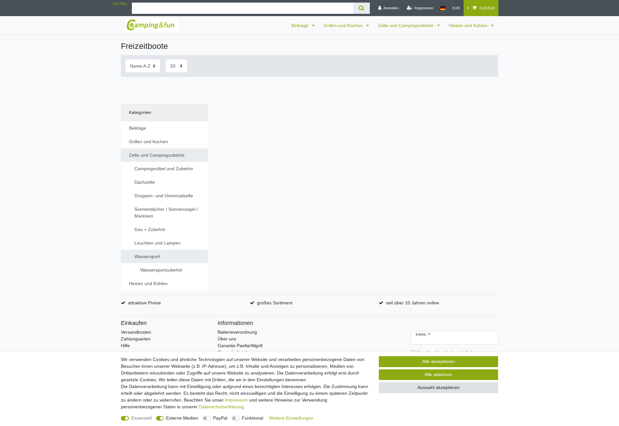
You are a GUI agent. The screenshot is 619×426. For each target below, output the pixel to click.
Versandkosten (136, 332)
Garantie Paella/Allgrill (240, 345)
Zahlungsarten (136, 338)
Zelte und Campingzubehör (406, 25)
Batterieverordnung (237, 332)
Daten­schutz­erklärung (221, 406)
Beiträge (300, 25)
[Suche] (361, 8)
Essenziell (141, 418)
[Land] (443, 8)
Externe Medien (182, 418)
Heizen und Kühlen (469, 25)
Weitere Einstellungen (291, 418)
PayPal (220, 418)
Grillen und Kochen (344, 25)
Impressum (236, 400)
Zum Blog (119, 3)
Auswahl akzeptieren (439, 387)
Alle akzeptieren (438, 361)
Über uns (227, 338)
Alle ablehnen (438, 374)
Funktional (252, 418)
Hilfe (125, 345)
